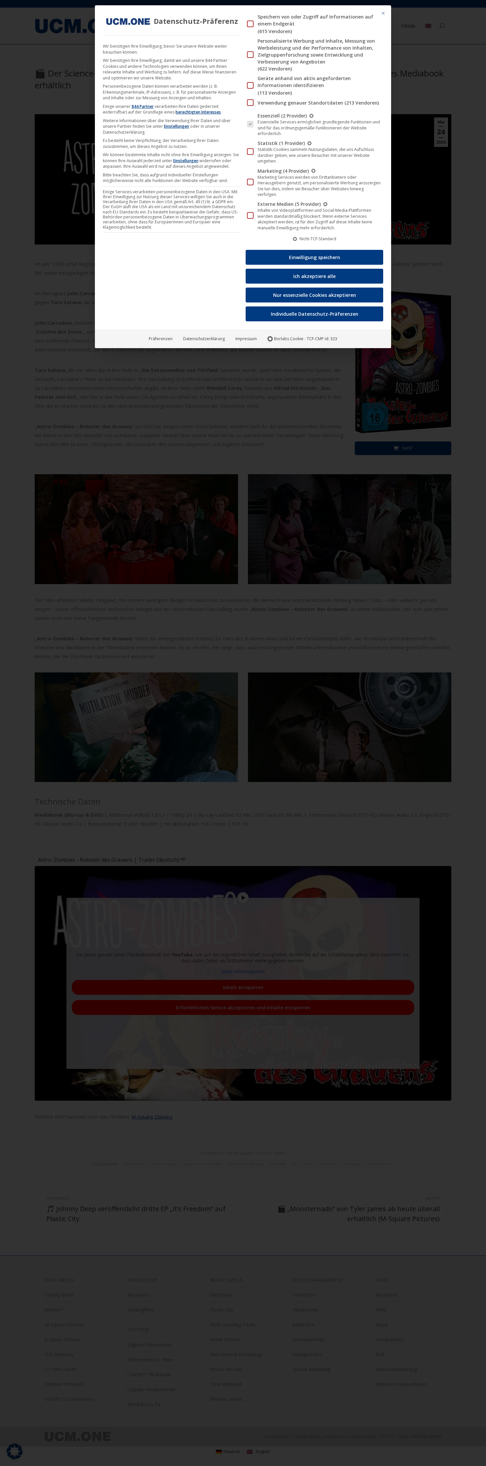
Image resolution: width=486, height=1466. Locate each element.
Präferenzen (161, 339)
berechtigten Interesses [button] (198, 112)
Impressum (246, 339)
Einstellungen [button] (176, 126)
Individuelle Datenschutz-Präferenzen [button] (314, 314)
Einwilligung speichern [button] (314, 257)
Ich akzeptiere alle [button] (314, 276)
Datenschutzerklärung (204, 339)
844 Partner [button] (143, 106)
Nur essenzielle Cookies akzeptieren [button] (314, 295)
